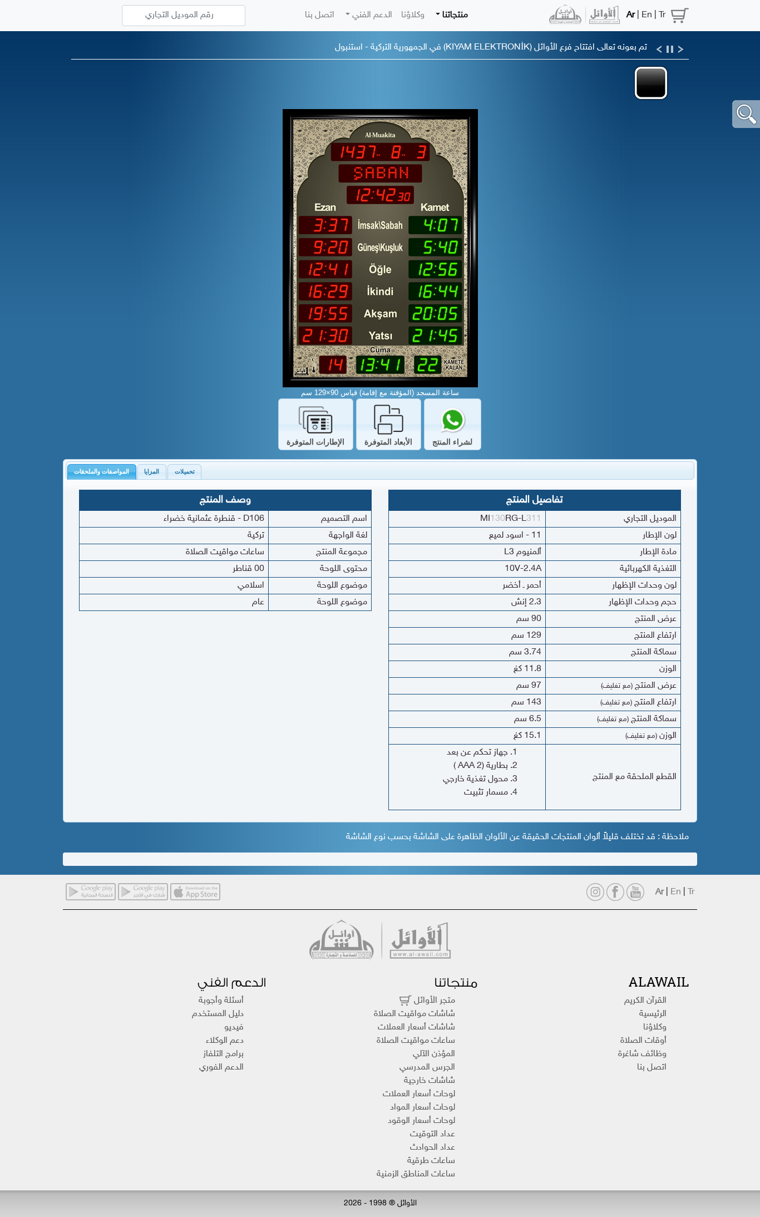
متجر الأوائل (433, 1001)
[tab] (101, 472)
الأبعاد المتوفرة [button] (388, 441)
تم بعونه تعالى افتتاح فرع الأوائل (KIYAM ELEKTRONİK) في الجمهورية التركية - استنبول (491, 47)
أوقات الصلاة (643, 1041)
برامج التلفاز (223, 1054)
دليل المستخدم (218, 1014)
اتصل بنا (319, 15)
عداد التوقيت (432, 1134)
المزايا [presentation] (151, 471)
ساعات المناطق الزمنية (416, 1174)
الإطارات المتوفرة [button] (315, 441)
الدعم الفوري (221, 1067)
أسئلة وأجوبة (221, 1001)
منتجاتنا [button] (454, 15)
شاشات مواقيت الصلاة (414, 1014)
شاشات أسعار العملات (416, 1027)
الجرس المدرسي (427, 1067)
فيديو (234, 1027)
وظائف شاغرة (642, 1054)
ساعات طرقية (431, 1161)
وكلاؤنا (413, 15)
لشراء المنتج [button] (452, 441)
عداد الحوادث (432, 1147)
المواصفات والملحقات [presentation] (101, 471)
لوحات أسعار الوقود (421, 1121)
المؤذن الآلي (434, 1054)
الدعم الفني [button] (371, 15)
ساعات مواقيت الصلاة (416, 1041)
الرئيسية (653, 1014)
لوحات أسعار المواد (422, 1107)
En (646, 15)
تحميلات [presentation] (185, 471)
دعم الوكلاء (225, 1041)
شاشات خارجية (429, 1081)
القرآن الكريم (645, 1001)
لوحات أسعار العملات (419, 1094)
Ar (630, 15)
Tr (662, 15)
